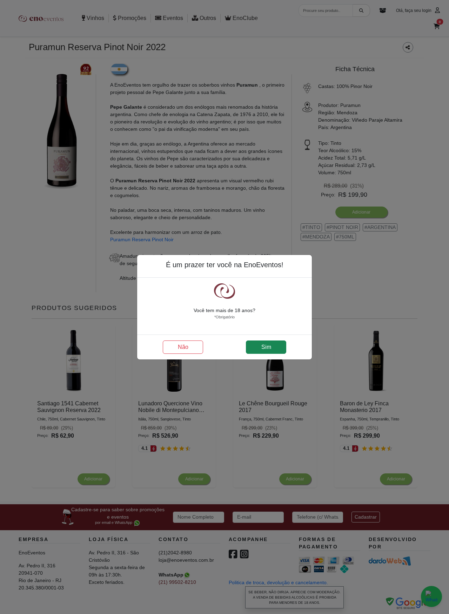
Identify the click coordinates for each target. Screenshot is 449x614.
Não (183, 347)
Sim (266, 347)
